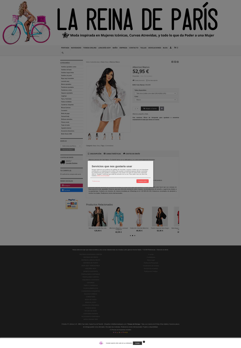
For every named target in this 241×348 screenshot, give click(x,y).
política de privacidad (103, 175)
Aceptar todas (142, 181)
